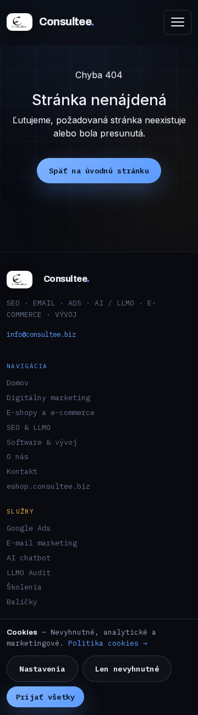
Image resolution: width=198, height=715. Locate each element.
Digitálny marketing (48, 397)
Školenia (24, 587)
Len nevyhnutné (127, 669)
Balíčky (22, 602)
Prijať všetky (45, 697)
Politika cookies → (107, 643)
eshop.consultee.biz (48, 486)
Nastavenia (42, 669)
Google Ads (29, 528)
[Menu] (177, 22)
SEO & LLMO (29, 427)
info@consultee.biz (41, 334)
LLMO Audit (29, 572)
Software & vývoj (42, 442)
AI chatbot (29, 558)
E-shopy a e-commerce (51, 412)
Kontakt (22, 471)
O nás (18, 456)
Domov (18, 382)
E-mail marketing (42, 543)
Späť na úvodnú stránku (99, 171)
